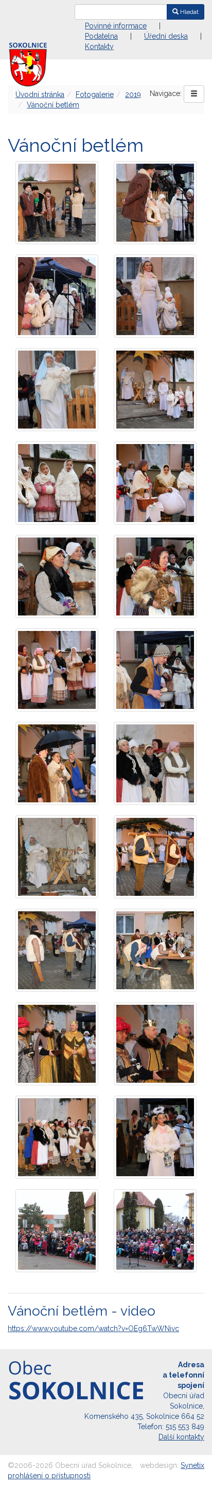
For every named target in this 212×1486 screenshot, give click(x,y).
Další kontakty (181, 1437)
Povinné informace (116, 26)
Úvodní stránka (39, 94)
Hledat (189, 11)
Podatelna (101, 36)
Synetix (192, 1465)
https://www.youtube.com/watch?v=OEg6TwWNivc (93, 1328)
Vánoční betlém (53, 105)
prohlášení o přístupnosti (49, 1476)
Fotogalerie (95, 94)
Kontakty (99, 46)
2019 (133, 94)
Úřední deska (166, 36)
